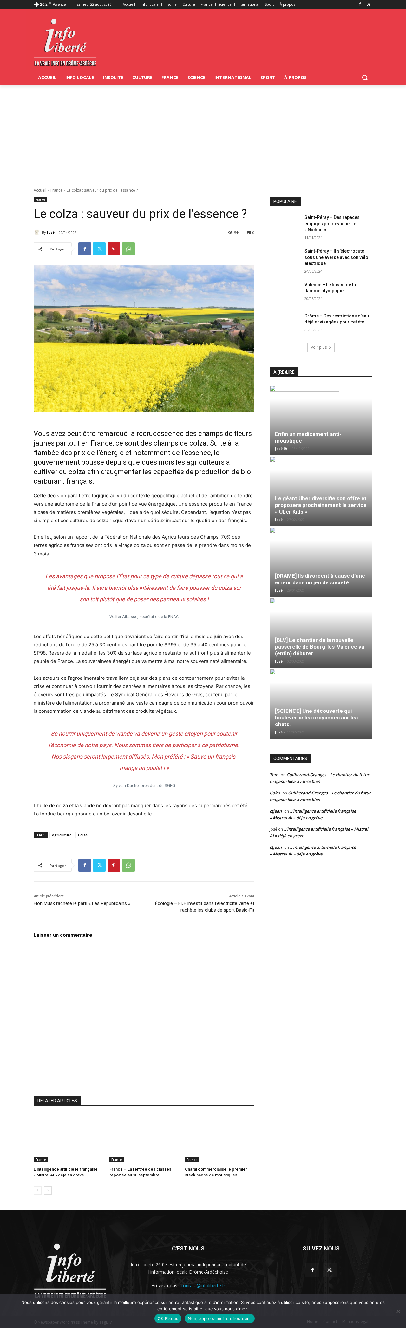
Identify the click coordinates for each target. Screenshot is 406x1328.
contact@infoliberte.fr (203, 1286)
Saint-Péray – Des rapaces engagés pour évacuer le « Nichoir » (332, 223)
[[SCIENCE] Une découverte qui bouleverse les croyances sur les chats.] (321, 704)
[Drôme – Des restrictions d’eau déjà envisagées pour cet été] (285, 324)
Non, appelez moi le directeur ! (220, 1318)
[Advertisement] (203, 132)
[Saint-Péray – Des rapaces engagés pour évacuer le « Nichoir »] (285, 225)
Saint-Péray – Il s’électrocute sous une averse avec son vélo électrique (336, 257)
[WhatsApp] (128, 248)
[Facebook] (359, 4)
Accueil (40, 190)
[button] (364, 77)
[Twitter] (368, 4)
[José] (38, 232)
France (56, 190)
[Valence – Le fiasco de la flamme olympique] (285, 292)
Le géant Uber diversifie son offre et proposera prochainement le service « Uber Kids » (321, 505)
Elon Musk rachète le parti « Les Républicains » (82, 903)
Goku (275, 793)
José (51, 232)
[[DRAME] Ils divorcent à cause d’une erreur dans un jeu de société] (321, 562)
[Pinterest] (114, 248)
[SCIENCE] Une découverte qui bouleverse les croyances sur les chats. (316, 717)
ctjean (276, 811)
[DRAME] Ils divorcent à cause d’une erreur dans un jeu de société (320, 579)
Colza (83, 835)
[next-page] (48, 1190)
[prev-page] (38, 1190)
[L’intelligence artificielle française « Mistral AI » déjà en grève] (68, 1138)
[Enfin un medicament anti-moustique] (321, 420)
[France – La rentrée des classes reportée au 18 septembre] (144, 1138)
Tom (274, 775)
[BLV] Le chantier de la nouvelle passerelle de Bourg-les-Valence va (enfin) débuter (319, 647)
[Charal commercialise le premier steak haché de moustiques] (219, 1138)
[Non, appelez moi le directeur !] (398, 1311)
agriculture (62, 835)
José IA (281, 448)
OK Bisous (168, 1318)
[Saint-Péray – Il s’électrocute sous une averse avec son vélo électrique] (285, 259)
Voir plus (319, 347)
